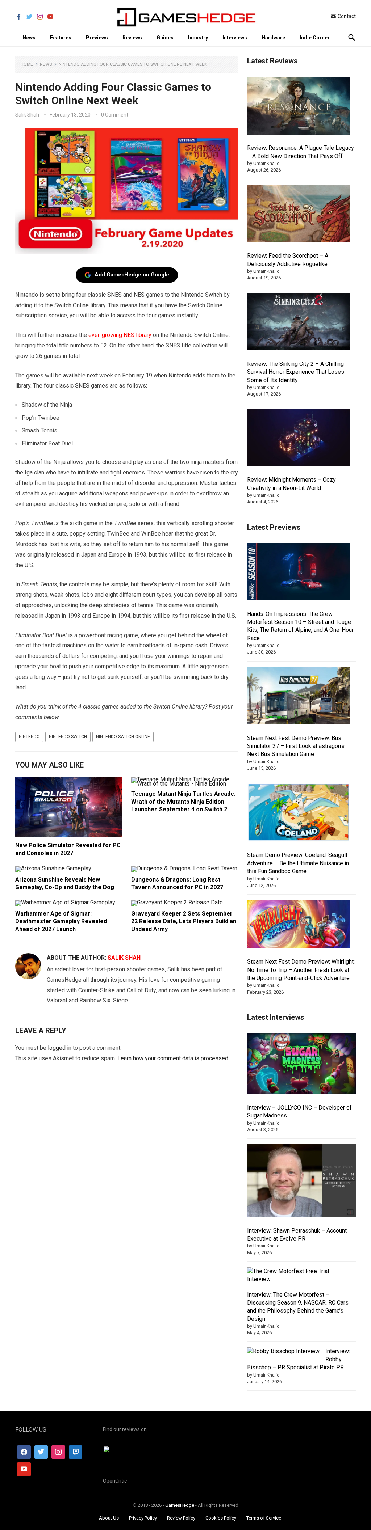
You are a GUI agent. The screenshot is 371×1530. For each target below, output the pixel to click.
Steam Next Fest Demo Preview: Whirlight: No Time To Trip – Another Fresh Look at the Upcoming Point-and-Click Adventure (301, 969)
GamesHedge (179, 1505)
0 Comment (114, 115)
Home (27, 64)
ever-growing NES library (119, 334)
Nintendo (29, 736)
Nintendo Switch (68, 736)
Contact (346, 16)
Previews (97, 38)
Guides (165, 38)
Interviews (234, 38)
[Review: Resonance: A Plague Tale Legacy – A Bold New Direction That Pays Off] (298, 107)
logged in (59, 1047)
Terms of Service (263, 1518)
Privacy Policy (143, 1518)
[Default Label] (75, 1452)
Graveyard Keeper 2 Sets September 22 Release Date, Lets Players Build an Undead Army (183, 921)
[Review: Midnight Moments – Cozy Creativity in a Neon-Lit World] (298, 439)
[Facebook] (24, 1452)
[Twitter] (41, 1452)
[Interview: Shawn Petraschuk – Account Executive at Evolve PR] (301, 1182)
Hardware (273, 38)
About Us (109, 1518)
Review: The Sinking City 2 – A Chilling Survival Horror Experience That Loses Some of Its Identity (295, 372)
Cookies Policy (220, 1518)
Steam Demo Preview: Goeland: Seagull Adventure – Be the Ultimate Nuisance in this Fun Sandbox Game (298, 863)
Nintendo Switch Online (123, 736)
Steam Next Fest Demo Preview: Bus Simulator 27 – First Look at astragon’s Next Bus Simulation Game (296, 746)
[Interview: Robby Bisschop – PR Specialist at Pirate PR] (283, 1351)
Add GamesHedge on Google (132, 274)
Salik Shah (27, 115)
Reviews (132, 38)
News (29, 38)
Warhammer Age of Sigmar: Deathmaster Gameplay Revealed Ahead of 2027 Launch (61, 921)
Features (60, 38)
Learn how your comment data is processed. (173, 1058)
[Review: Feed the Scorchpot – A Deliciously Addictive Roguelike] (298, 215)
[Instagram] (58, 1452)
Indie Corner (315, 38)
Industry (198, 38)
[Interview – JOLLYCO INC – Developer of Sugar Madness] (301, 1064)
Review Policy (181, 1518)
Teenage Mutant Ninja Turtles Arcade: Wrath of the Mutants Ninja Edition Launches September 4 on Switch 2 (183, 801)
